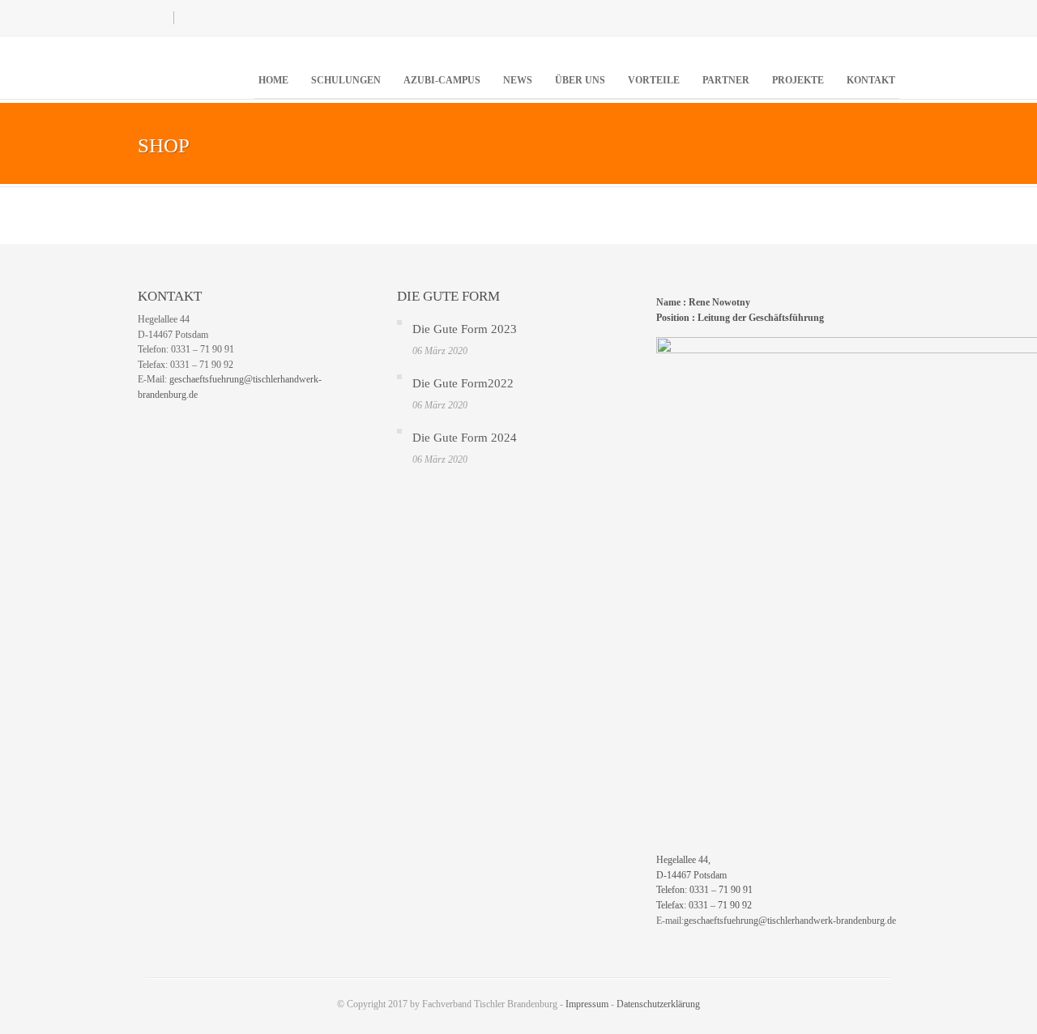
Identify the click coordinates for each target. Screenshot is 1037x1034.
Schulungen (346, 80)
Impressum (586, 1004)
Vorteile (654, 80)
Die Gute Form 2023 (464, 329)
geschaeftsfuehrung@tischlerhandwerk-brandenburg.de (790, 920)
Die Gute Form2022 (463, 383)
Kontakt (871, 80)
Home (273, 80)
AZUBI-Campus (441, 80)
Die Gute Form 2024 (464, 437)
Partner (725, 80)
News (517, 80)
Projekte (798, 80)
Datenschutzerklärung (658, 1004)
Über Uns (580, 80)
